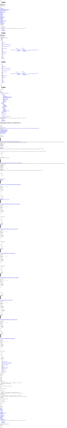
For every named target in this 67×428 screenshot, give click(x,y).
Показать (1, 406)
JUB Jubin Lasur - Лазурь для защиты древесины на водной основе (10, 184)
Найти (1, 425)
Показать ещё (2, 358)
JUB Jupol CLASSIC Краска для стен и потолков (7, 253)
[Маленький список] (0, 134)
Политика (1, 417)
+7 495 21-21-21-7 (2, 23)
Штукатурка (37, 128)
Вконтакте (3, 29)
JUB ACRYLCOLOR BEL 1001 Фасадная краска (7, 338)
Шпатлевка (34, 128)
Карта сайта (1, 409)
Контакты (1, 418)
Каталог (4, 95)
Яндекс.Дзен (3, 30)
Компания (4, 108)
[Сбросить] (0, 405)
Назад (4, 104)
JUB (2, 189)
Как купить (1, 416)
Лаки (27, 128)
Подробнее (1, 148)
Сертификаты (2, 413)
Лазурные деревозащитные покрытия (8, 128)
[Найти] (0, 7)
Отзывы (1, 412)
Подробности (1, 145)
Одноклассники (3, 120)
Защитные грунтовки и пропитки (17, 128)
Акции (1, 408)
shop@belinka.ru (3, 27)
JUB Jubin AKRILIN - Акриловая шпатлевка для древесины (9, 277)
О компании (1, 411)
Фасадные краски (30, 128)
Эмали (32, 128)
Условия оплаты (2, 415)
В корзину (2, 187)
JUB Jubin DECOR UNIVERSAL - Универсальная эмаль (8, 319)
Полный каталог (2, 128)
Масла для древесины (23, 128)
